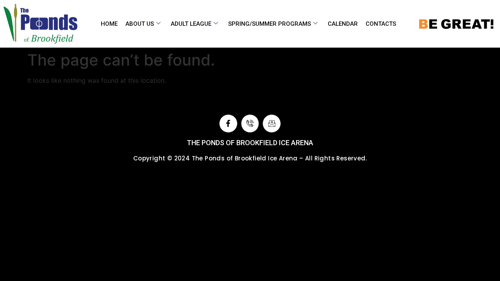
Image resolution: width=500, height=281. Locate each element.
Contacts (381, 23)
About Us (139, 23)
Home (109, 23)
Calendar (343, 23)
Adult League (191, 23)
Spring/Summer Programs (269, 23)
